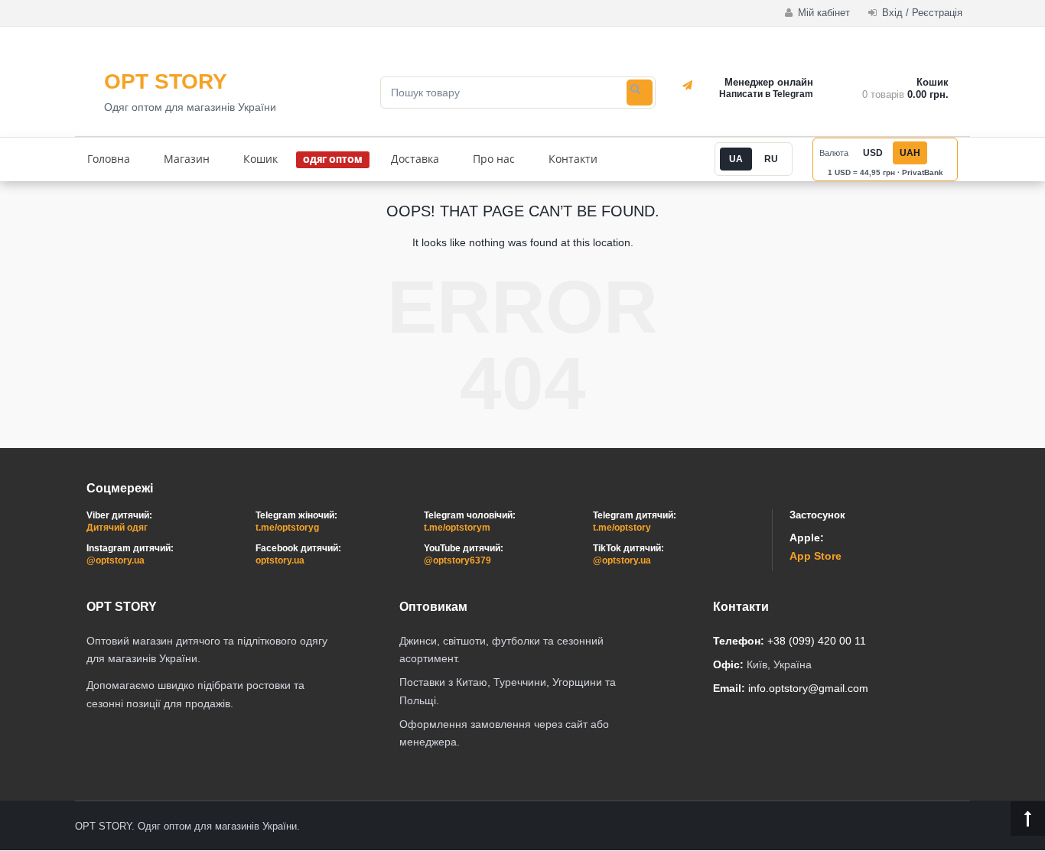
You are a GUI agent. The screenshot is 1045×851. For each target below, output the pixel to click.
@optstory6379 (457, 560)
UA (736, 159)
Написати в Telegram (766, 94)
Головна (108, 158)
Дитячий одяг (117, 527)
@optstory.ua (115, 560)
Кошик (260, 158)
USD (873, 153)
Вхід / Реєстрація (920, 12)
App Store (815, 556)
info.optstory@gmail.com (808, 688)
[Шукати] (640, 93)
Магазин (187, 158)
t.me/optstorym (457, 527)
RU (771, 159)
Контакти (573, 158)
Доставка (415, 158)
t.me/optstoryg (287, 527)
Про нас (494, 158)
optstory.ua (280, 560)
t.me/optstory (622, 527)
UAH (910, 153)
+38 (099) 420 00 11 (816, 641)
